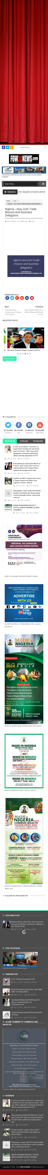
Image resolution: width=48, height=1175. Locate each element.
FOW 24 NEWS (25, 1167)
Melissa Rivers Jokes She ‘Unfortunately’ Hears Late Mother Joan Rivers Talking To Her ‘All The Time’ (27, 924)
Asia (15, 201)
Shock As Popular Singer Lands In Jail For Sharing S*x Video (21, 351)
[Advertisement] (24, 24)
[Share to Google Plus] (12, 346)
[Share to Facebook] (7, 346)
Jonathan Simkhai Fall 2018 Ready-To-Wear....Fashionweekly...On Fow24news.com (25, 1002)
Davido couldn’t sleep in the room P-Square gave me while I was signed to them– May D (27, 480)
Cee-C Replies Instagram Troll (23, 979)
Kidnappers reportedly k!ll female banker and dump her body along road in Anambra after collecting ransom (27, 494)
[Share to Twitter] (10, 346)
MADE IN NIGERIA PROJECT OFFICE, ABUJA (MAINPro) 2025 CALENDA (26, 507)
